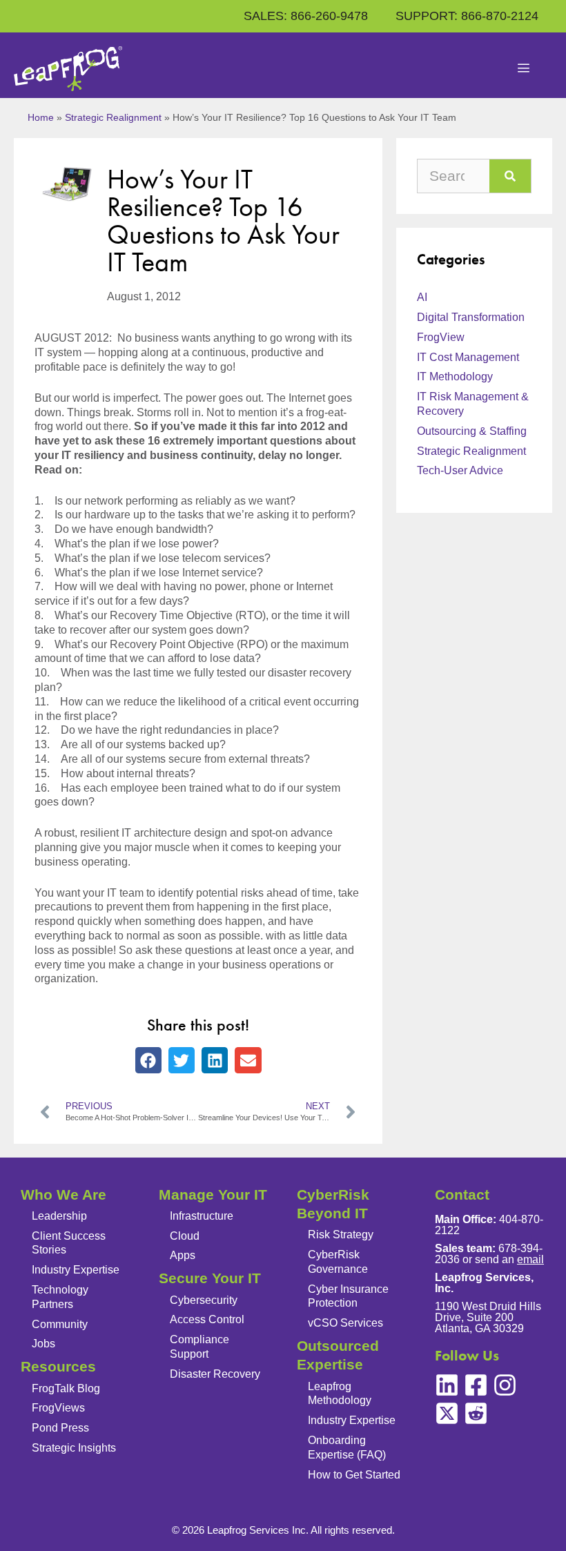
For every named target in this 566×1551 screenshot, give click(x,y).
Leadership (59, 1216)
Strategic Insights (74, 1448)
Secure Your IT (210, 1278)
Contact (462, 1194)
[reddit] (476, 1413)
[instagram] (505, 1385)
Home (41, 118)
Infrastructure (201, 1216)
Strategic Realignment (113, 118)
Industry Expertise (75, 1270)
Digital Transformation (471, 317)
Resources (58, 1366)
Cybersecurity (203, 1300)
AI (422, 297)
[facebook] (476, 1385)
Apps (182, 1255)
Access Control (207, 1319)
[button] (148, 1060)
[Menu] (523, 69)
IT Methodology (455, 376)
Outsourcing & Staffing (472, 431)
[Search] (510, 176)
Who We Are (63, 1194)
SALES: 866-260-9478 (306, 16)
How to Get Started (354, 1475)
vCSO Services (345, 1323)
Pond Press (60, 1428)
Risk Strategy (340, 1234)
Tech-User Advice (460, 470)
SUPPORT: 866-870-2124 (467, 16)
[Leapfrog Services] (68, 68)
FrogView (441, 337)
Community (60, 1324)
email (530, 1259)
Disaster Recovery (215, 1374)
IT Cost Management (468, 357)
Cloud (184, 1236)
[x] (447, 1413)
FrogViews (58, 1408)
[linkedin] (447, 1385)
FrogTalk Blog (66, 1388)
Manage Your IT (213, 1194)
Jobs (43, 1343)
